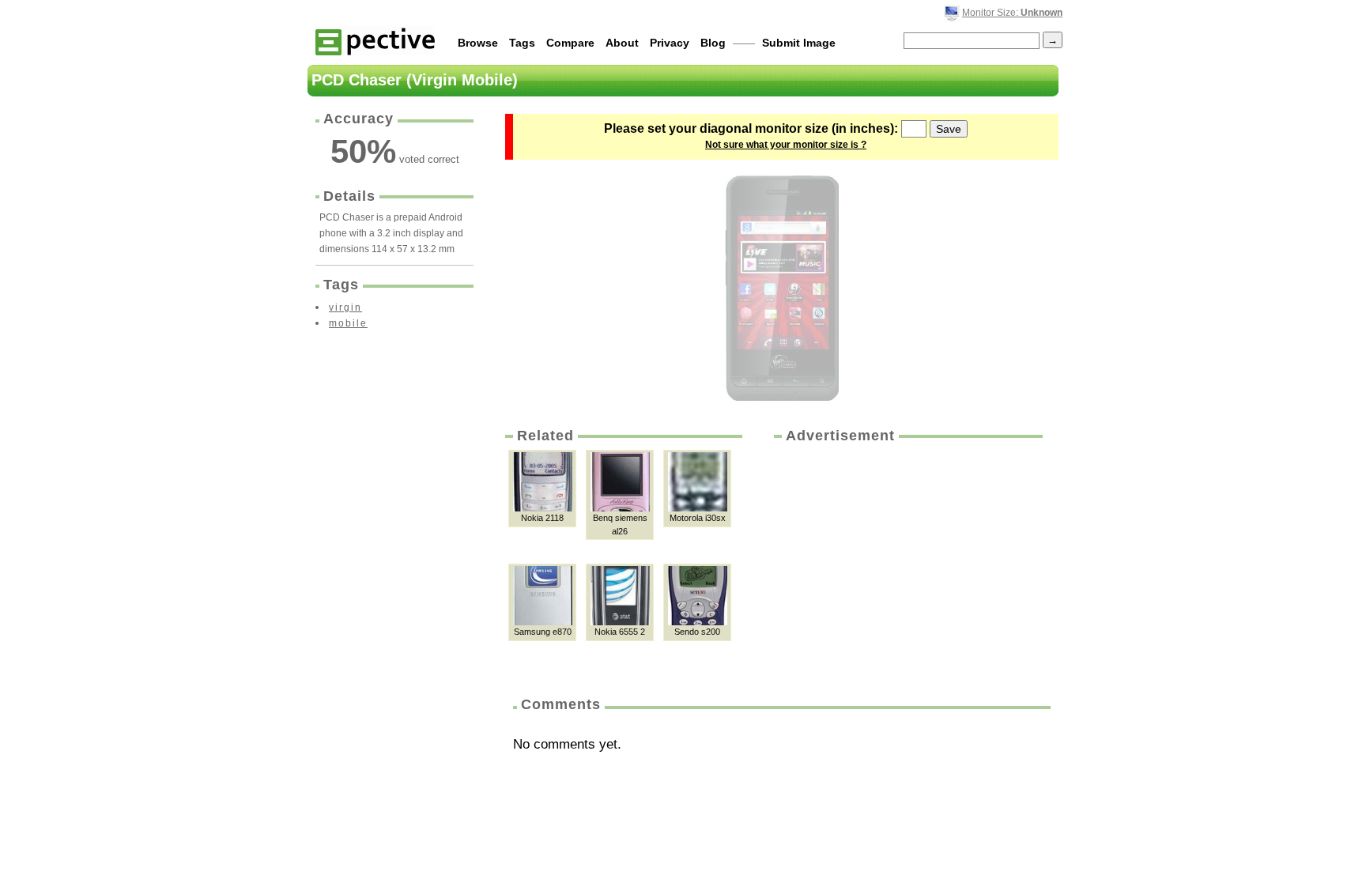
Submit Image (799, 42)
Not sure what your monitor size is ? (785, 144)
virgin (345, 307)
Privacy (669, 42)
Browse (478, 42)
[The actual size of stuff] (375, 40)
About (622, 42)
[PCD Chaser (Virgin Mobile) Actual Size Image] (782, 288)
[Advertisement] (907, 564)
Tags (522, 42)
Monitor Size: (1012, 12)
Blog (713, 42)
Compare (570, 42)
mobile (348, 323)
